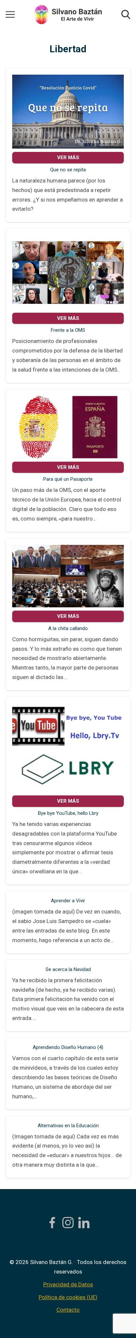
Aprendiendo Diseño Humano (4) (68, 1047)
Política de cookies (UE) (68, 1297)
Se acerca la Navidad (68, 969)
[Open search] (125, 14)
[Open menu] (10, 14)
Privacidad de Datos (68, 1284)
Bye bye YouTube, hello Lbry (68, 813)
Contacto (68, 1309)
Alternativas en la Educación (68, 1126)
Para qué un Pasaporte (68, 479)
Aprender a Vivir (68, 901)
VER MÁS (68, 157)
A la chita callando (68, 628)
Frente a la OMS (68, 330)
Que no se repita (68, 170)
